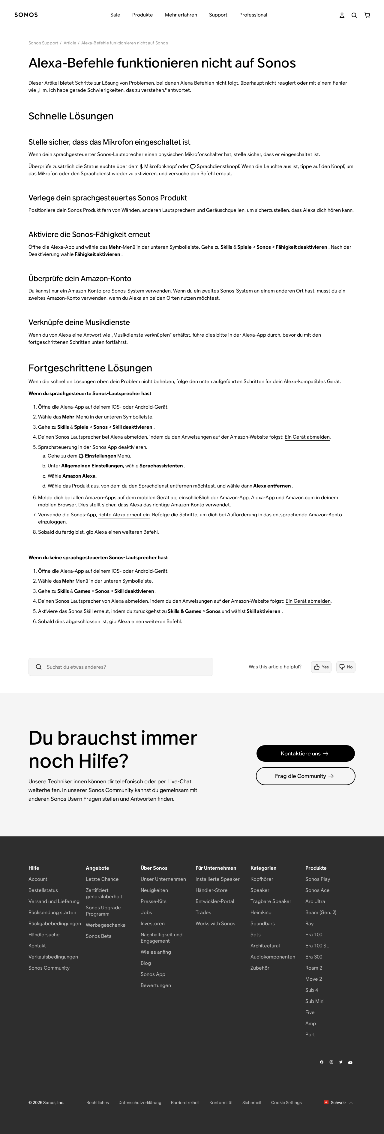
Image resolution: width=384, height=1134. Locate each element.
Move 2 (313, 979)
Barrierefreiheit (185, 1102)
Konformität (221, 1102)
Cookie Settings (286, 1102)
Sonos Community (49, 968)
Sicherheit (252, 1102)
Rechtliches (97, 1102)
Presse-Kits (153, 901)
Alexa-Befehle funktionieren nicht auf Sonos (124, 43)
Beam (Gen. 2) (320, 912)
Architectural (265, 946)
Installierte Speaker (218, 879)
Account (37, 879)
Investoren (153, 923)
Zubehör (259, 968)
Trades (203, 912)
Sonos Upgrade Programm (103, 910)
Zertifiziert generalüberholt (104, 893)
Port (310, 1034)
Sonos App (153, 974)
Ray (309, 923)
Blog (146, 963)
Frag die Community (300, 775)
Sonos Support (43, 43)
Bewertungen (156, 985)
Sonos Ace (317, 890)
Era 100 (313, 935)
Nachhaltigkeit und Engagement (161, 938)
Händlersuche (44, 935)
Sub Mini (315, 1001)
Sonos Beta (99, 936)
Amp (310, 1023)
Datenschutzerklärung (139, 1102)
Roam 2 (313, 968)
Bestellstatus (43, 890)
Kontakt (37, 946)
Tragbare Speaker (270, 901)
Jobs (146, 912)
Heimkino (261, 912)
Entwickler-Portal (215, 901)
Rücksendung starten (52, 912)
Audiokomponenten (272, 957)
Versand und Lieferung (54, 901)
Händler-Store (212, 890)
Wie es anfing (156, 952)
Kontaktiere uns (301, 753)
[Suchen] (354, 15)
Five (310, 1012)
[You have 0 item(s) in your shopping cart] (367, 15)
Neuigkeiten (154, 890)
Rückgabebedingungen (54, 923)
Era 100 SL (317, 946)
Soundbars (262, 923)
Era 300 (313, 957)
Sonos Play (317, 879)
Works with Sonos (215, 923)
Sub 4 (311, 990)
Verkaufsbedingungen (53, 957)
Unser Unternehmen (163, 879)
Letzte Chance (102, 879)
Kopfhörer (261, 879)
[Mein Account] (342, 15)
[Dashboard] (26, 15)
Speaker (259, 890)
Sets (255, 935)
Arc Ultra (315, 901)
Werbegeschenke (106, 925)
